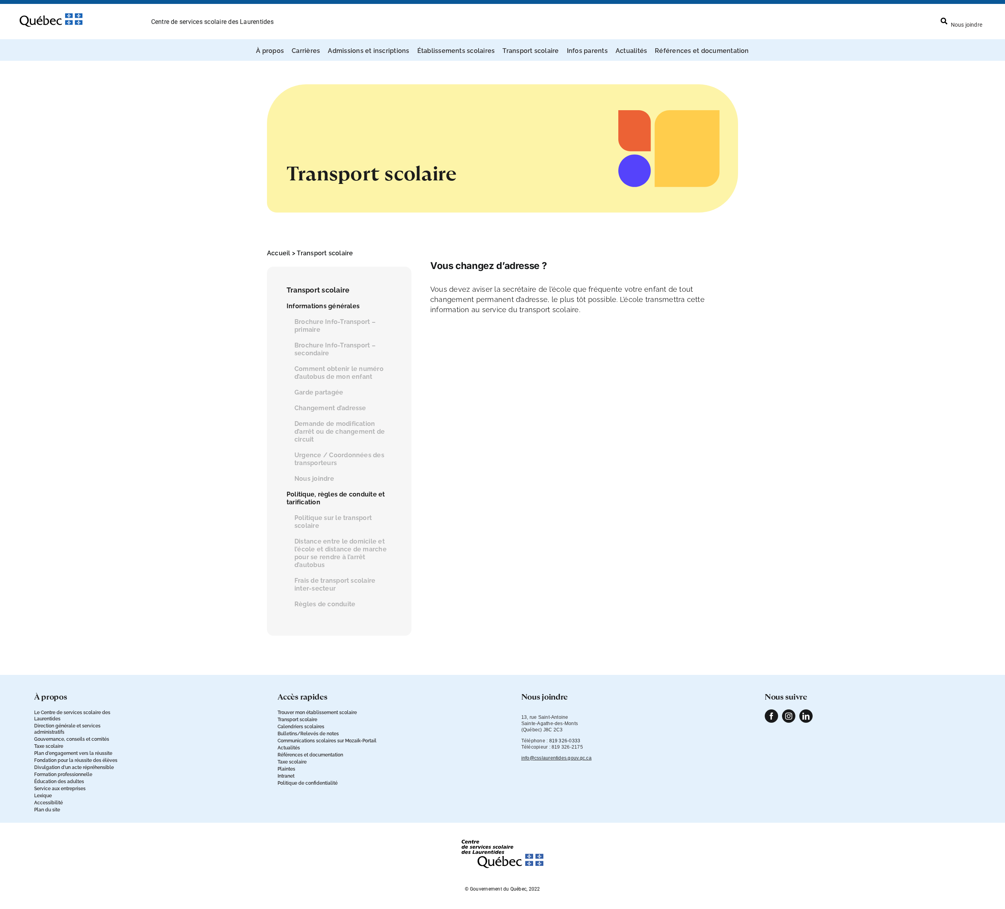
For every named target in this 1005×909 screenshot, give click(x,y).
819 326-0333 (565, 741)
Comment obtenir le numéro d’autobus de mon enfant (339, 372)
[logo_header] (51, 16)
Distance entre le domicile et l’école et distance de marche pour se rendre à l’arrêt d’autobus (340, 553)
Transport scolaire (325, 253)
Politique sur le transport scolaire (333, 521)
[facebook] (771, 716)
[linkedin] (806, 716)
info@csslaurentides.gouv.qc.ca (556, 758)
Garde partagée (318, 392)
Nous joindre (314, 478)
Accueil (279, 253)
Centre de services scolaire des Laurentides (212, 21)
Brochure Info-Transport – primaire (335, 325)
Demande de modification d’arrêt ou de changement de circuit (339, 431)
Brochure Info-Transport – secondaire (335, 349)
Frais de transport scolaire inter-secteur (334, 584)
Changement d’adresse (330, 408)
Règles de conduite (324, 604)
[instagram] (788, 716)
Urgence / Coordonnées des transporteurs (339, 459)
